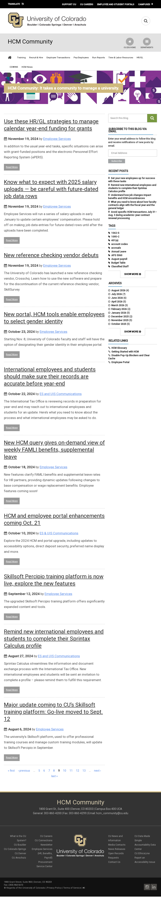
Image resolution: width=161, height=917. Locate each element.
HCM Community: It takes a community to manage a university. (63, 88)
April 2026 (117, 301)
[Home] (47, 27)
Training (21, 57)
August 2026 (118, 290)
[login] (84, 888)
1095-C (115, 236)
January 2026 (118, 312)
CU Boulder (20, 844)
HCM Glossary (119, 348)
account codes (119, 244)
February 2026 (119, 309)
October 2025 (118, 324)
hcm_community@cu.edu (112, 813)
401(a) (114, 240)
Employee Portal (120, 362)
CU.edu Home (130, 47)
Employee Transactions (58, 57)
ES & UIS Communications (59, 533)
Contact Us (114, 862)
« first (11, 770)
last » (54, 776)
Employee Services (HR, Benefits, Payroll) (42, 853)
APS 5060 (116, 255)
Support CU (69, 4)
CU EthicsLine (142, 853)
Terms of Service (72, 888)
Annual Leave (118, 251)
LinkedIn (154, 887)
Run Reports (98, 57)
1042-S (115, 233)
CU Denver (20, 853)
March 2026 (117, 305)
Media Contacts (116, 844)
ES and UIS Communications (61, 394)
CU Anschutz (19, 857)
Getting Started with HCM (125, 351)
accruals (116, 247)
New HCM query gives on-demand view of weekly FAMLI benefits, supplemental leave (54, 449)
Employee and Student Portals (115, 4)
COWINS (14, 67)
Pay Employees (81, 57)
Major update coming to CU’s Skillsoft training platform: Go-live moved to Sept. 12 (53, 712)
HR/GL (140, 57)
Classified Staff (120, 266)
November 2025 (120, 320)
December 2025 (120, 316)
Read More (12, 167)
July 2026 (116, 294)
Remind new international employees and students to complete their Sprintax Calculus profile (54, 638)
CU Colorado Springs (15, 849)
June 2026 (117, 298)
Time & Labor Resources (120, 57)
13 (84, 770)
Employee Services (57, 139)
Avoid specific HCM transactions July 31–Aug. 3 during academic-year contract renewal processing (132, 215)
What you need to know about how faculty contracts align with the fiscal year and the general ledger (132, 205)
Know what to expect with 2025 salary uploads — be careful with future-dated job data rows (51, 189)
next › (97, 770)
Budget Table (118, 262)
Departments (147, 47)
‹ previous (24, 770)
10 (64, 770)
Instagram (147, 887)
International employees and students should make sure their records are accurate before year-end (50, 376)
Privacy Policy (54, 888)
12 (77, 770)
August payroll (119, 259)
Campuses (144, 4)
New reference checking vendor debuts (51, 255)
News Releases (116, 849)
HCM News (27, 67)
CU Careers (86, 4)
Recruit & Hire (36, 57)
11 (71, 770)
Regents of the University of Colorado (25, 888)
